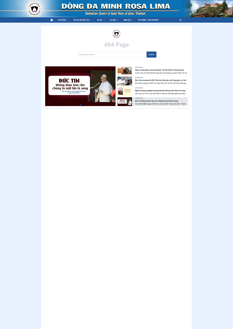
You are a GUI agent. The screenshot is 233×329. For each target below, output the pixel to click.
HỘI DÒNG (62, 20)
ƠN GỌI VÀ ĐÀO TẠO (82, 20)
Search (151, 54)
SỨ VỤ (99, 20)
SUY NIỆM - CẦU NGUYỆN (148, 20)
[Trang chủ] (51, 20)
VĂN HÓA (127, 20)
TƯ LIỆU (113, 20)
